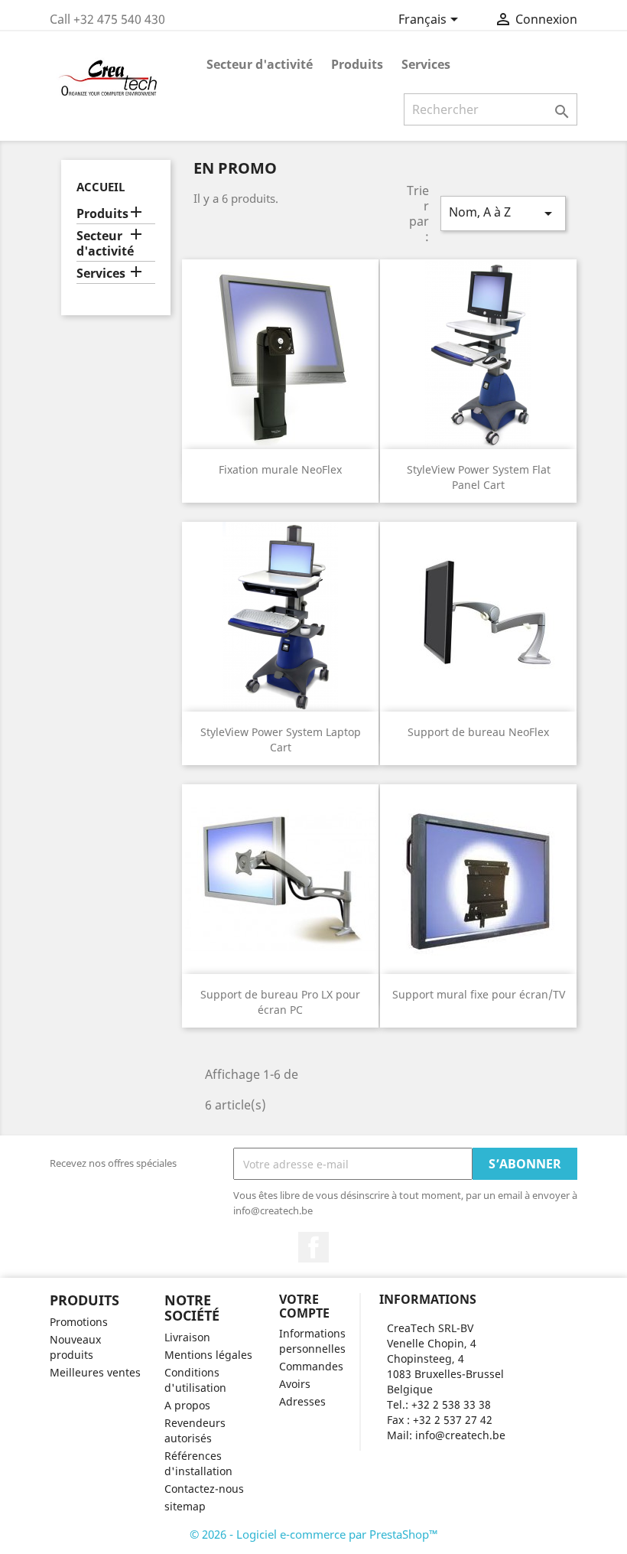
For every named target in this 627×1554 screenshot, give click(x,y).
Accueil (100, 186)
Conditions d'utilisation (195, 1380)
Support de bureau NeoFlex (478, 732)
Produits (357, 64)
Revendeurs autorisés (195, 1430)
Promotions (79, 1322)
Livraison (187, 1337)
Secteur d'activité (259, 64)
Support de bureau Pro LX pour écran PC (280, 1002)
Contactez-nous (204, 1488)
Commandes (311, 1366)
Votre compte (304, 1306)
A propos (187, 1405)
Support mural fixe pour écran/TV (478, 994)
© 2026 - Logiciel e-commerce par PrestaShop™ (314, 1534)
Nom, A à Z (503, 213)
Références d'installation (198, 1463)
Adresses (302, 1401)
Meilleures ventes (95, 1372)
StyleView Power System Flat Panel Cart (479, 477)
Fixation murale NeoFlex (280, 469)
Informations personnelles (312, 1341)
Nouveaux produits (75, 1347)
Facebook (313, 1247)
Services (425, 64)
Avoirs (294, 1383)
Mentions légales (208, 1354)
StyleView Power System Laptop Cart (280, 739)
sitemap (185, 1506)
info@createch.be (460, 1435)
